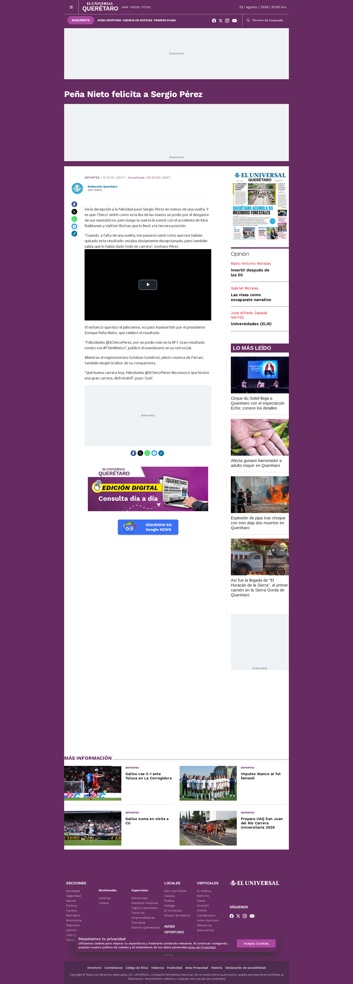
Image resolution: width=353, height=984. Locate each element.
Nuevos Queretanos (146, 927)
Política (71, 905)
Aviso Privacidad (196, 967)
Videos (135, 7)
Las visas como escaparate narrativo (251, 297)
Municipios (74, 920)
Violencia (157, 967)
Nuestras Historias (145, 903)
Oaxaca (169, 895)
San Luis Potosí (175, 891)
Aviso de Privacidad (202, 947)
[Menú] (71, 7)
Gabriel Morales (244, 288)
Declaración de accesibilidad (245, 967)
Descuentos (205, 930)
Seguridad (73, 895)
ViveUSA (203, 905)
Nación (71, 900)
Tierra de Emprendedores (143, 915)
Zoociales (138, 922)
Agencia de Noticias (137, 20)
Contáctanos (113, 967)
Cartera (71, 910)
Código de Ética (137, 967)
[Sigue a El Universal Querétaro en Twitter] (222, 21)
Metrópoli (73, 915)
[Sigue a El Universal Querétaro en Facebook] (215, 21)
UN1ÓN (202, 910)
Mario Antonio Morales (251, 263)
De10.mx (203, 895)
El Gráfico (204, 891)
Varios (168, 954)
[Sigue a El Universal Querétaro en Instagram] (228, 21)
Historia (216, 967)
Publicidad (174, 967)
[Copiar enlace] (74, 234)
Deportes (92, 177)
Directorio (94, 967)
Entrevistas (140, 898)
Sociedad (73, 891)
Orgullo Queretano (145, 907)
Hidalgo (169, 905)
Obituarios (204, 925)
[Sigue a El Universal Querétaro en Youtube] (236, 21)
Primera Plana (165, 20)
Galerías (105, 898)
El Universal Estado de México (177, 913)
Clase (201, 900)
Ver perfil (95, 190)
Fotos (145, 7)
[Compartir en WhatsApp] (74, 219)
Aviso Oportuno (109, 20)
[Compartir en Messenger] (74, 226)
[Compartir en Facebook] (74, 204)
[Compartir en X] (74, 211)
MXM (125, 7)
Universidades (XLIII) (251, 323)
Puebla (169, 900)
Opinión (240, 253)
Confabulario (206, 915)
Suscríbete (81, 20)
